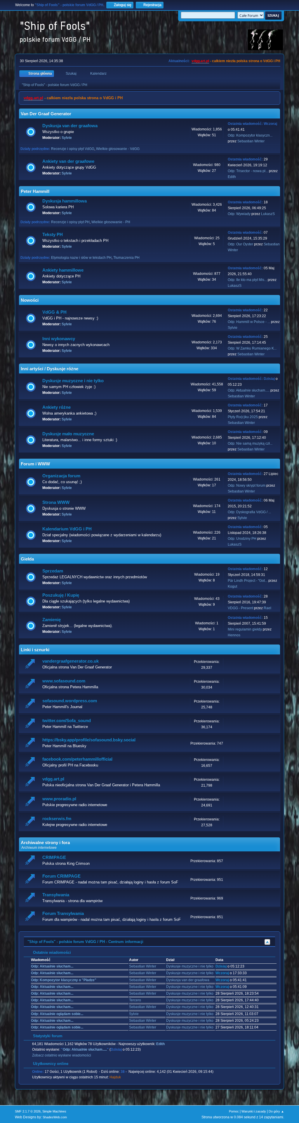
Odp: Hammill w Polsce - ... (249, 322)
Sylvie (67, 138)
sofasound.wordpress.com (69, 700)
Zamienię (51, 619)
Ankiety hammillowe (63, 270)
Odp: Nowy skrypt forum (246, 485)
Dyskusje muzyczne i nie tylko (73, 380)
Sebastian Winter (251, 141)
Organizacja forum (61, 476)
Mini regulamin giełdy (245, 629)
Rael (267, 608)
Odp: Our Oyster (241, 244)
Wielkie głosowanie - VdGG (118, 149)
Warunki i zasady (253, 1111)
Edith (232, 177)
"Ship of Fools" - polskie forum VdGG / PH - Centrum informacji (85, 941)
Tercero (135, 1000)
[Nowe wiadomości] (30, 132)
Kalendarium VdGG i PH (67, 529)
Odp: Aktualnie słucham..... (249, 390)
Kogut (232, 586)
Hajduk (115, 1077)
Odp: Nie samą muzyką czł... (250, 443)
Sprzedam (52, 571)
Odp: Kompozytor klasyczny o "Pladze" (63, 980)
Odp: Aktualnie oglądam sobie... (57, 1014)
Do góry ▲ (276, 1111)
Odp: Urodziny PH (242, 539)
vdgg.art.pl (200, 61)
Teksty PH (52, 234)
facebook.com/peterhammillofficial (77, 759)
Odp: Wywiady (239, 214)
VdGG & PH (54, 312)
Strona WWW (55, 502)
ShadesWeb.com (55, 1117)
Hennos (234, 635)
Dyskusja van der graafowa (70, 125)
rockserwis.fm (56, 818)
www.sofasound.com (63, 681)
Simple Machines (54, 1111)
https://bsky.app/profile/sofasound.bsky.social (88, 740)
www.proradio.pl (59, 799)
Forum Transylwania (63, 913)
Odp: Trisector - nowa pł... (248, 171)
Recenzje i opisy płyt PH (70, 222)
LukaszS (268, 214)
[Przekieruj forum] (30, 664)
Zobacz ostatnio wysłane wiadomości (61, 1055)
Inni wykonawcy (58, 338)
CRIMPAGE (54, 857)
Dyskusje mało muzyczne (68, 434)
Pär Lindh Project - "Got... (247, 581)
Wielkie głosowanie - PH (110, 222)
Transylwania (55, 895)
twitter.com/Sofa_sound (66, 720)
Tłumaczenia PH (126, 258)
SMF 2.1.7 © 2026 (28, 1111)
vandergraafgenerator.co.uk (70, 661)
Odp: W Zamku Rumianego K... (252, 348)
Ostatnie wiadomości (51, 952)
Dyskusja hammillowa (64, 201)
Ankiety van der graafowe (68, 161)
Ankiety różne (56, 407)
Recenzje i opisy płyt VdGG (72, 149)
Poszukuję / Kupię (60, 595)
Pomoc (234, 1111)
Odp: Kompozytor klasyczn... (250, 135)
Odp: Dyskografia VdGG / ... (249, 512)
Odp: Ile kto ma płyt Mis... (247, 280)
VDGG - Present (240, 608)
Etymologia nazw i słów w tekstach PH (81, 258)
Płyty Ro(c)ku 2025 (243, 417)
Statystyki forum (47, 1036)
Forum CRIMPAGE (61, 876)
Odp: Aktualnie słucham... (52, 966)
